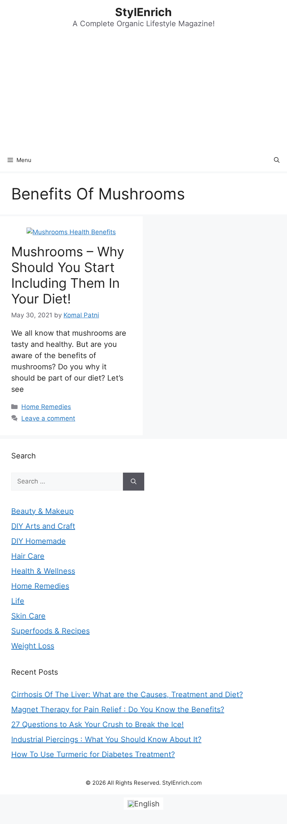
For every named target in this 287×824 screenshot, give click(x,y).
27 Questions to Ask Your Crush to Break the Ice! (97, 724)
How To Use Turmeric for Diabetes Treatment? (93, 754)
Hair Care (27, 556)
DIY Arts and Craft (43, 526)
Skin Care (28, 615)
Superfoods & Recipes (50, 630)
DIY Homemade (38, 541)
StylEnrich (143, 12)
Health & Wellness (43, 571)
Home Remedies (46, 407)
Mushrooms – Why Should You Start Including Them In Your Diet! (67, 275)
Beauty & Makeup (42, 511)
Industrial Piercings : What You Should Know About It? (106, 739)
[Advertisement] (143, 92)
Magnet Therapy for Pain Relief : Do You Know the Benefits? (117, 709)
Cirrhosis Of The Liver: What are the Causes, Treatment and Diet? (127, 694)
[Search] (133, 482)
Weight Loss (32, 645)
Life (17, 600)
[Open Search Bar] (276, 160)
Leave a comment (48, 418)
